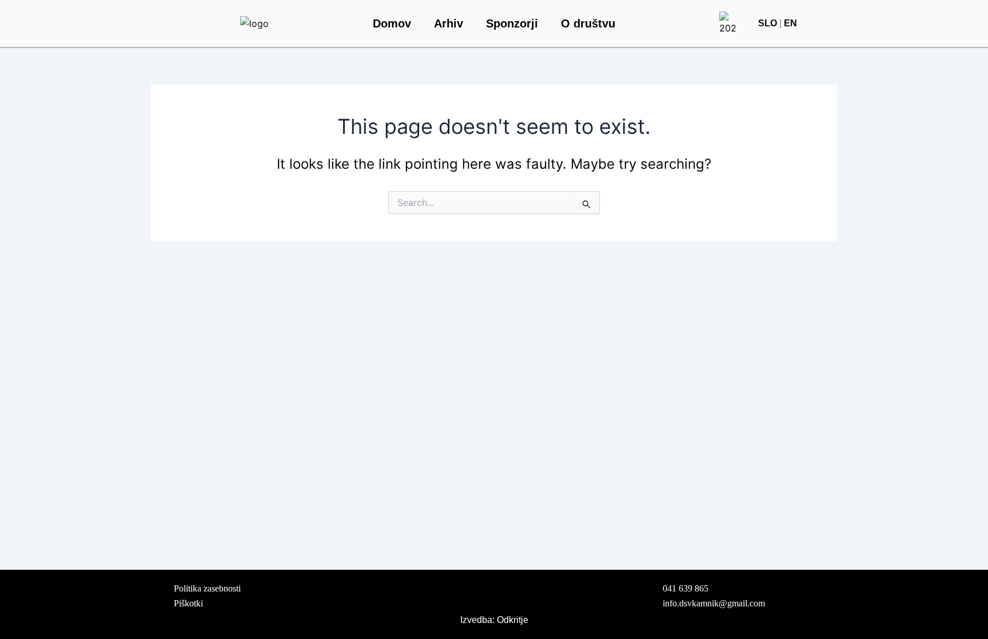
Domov (392, 23)
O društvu (588, 23)
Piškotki (189, 604)
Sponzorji (512, 23)
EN (790, 23)
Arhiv (448, 23)
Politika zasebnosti (207, 588)
